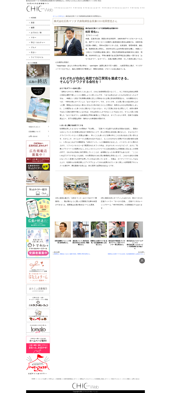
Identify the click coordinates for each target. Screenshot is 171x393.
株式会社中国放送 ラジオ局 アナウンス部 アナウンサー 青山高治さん (117, 242)
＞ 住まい (32, 52)
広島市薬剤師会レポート (71, 379)
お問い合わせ (33, 136)
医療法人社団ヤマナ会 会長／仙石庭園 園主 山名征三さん (99, 242)
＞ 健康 (31, 28)
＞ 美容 (31, 23)
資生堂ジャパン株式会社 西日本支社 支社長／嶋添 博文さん (81, 242)
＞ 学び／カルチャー (37, 42)
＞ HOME (32, 18)
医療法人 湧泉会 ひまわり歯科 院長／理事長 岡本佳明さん (72, 254)
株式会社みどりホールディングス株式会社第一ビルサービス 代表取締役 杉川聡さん (135, 244)
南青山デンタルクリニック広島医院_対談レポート (94, 379)
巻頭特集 (58, 379)
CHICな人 (61, 16)
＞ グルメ (32, 47)
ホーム (55, 16)
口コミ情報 (126, 379)
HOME (33, 379)
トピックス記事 (42, 379)
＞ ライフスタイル (36, 57)
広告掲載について (34, 131)
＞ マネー (32, 37)
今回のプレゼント (34, 127)
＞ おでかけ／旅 (35, 33)
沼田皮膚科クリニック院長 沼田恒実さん (63, 241)
